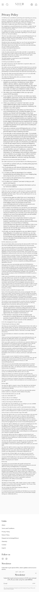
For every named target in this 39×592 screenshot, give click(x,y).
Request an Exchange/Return (10, 538)
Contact (4, 544)
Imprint (4, 548)
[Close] (36, 573)
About (3, 525)
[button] (7, 4)
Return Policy (5, 535)
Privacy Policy (30, 588)
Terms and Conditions (8, 528)
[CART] (36, 4)
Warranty (4, 541)
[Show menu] (2, 4)
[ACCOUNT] (31, 4)
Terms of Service (7, 589)
